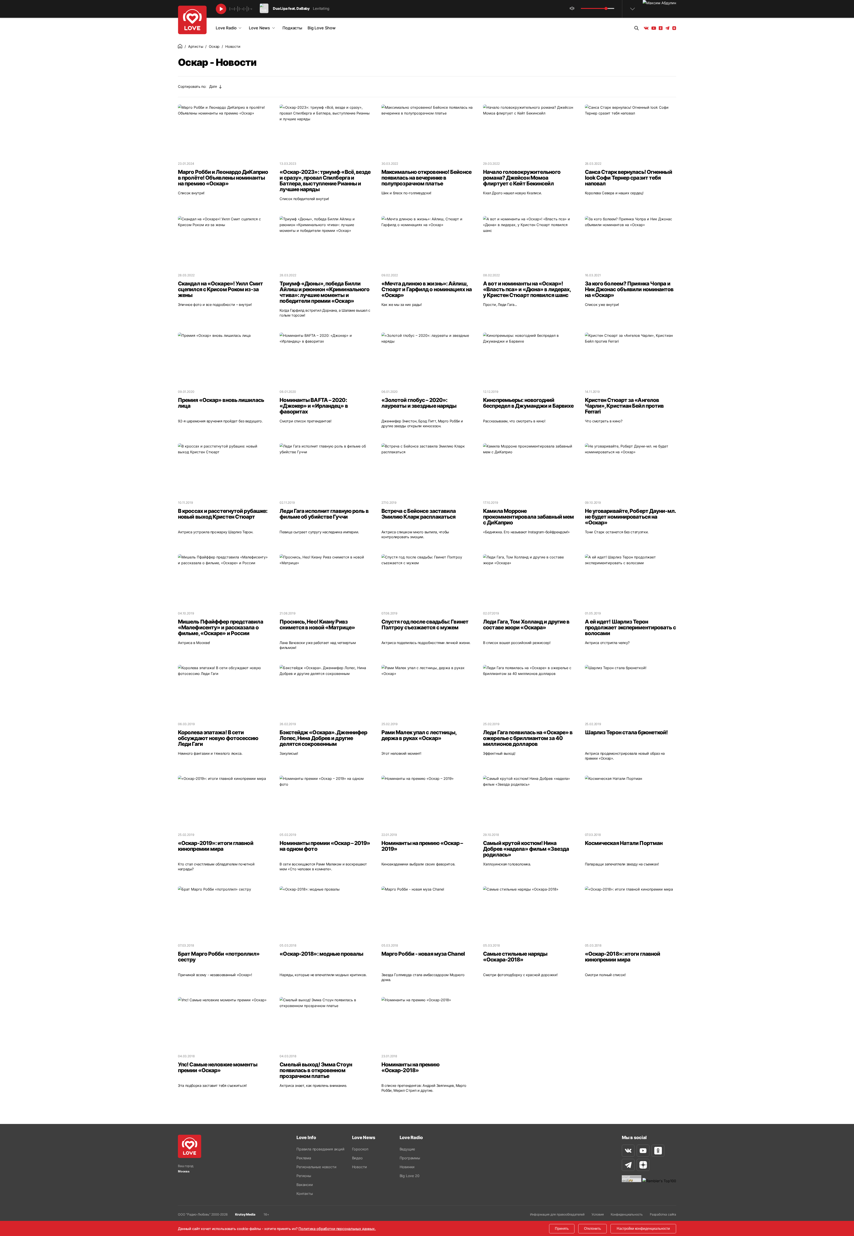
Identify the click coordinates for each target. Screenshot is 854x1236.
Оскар (214, 46)
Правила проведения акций (320, 1149)
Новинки (407, 1167)
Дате (213, 86)
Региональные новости (316, 1167)
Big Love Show (322, 28)
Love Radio (226, 28)
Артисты (195, 46)
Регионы (303, 1176)
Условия (598, 1214)
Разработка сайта (663, 1214)
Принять (562, 1228)
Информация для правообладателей (557, 1214)
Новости (359, 1167)
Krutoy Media (245, 1214)
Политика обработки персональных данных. (337, 1228)
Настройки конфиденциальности (643, 1228)
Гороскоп (360, 1149)
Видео (357, 1158)
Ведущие (407, 1149)
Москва (183, 1171)
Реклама (303, 1158)
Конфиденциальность (627, 1214)
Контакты (304, 1193)
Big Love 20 (409, 1176)
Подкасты (292, 28)
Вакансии (304, 1184)
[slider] (606, 8)
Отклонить (592, 1228)
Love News (259, 28)
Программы (410, 1158)
